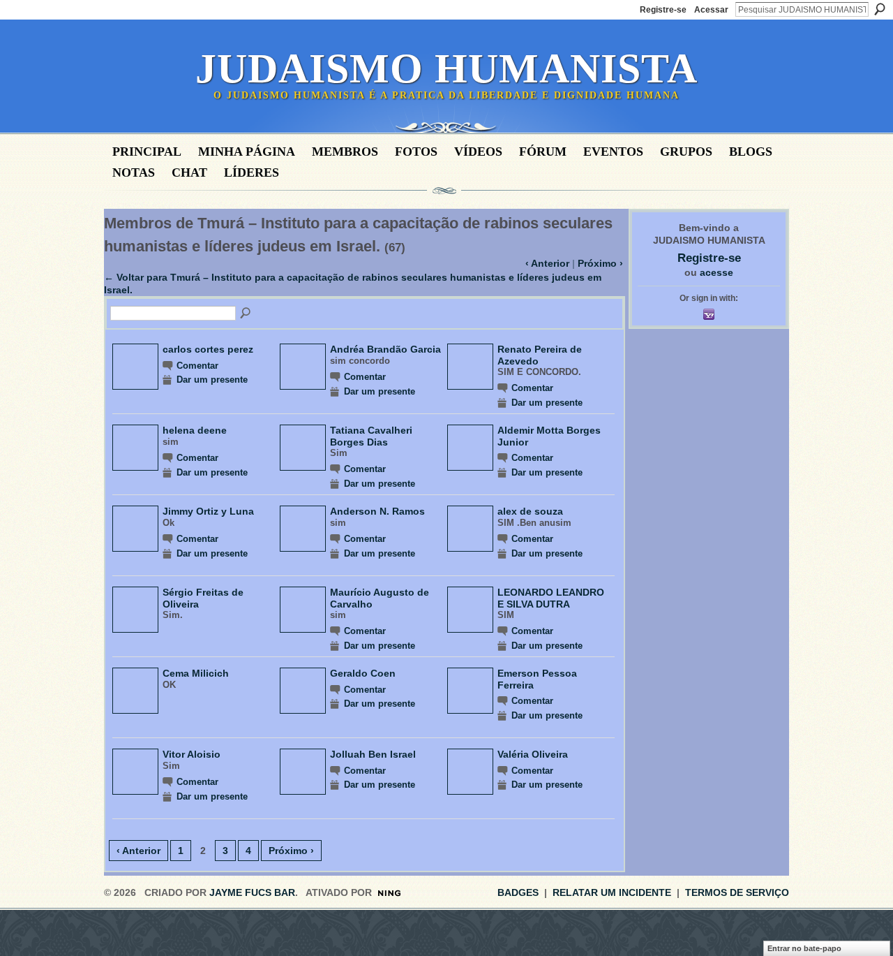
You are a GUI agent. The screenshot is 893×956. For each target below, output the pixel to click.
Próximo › (600, 263)
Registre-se (663, 10)
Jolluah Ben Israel (373, 754)
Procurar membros (246, 313)
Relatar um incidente (612, 892)
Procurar (879, 9)
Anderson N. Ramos (377, 511)
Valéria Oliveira (532, 754)
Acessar (711, 10)
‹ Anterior (547, 263)
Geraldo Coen (363, 673)
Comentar (197, 366)
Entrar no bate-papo (804, 948)
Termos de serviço (737, 892)
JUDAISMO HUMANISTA (446, 68)
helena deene (195, 430)
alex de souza (530, 511)
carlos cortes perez (208, 349)
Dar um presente (212, 380)
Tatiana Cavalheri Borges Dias (371, 436)
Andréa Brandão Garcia (385, 349)
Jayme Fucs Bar (252, 892)
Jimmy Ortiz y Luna (208, 511)
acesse (716, 272)
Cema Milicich (196, 673)
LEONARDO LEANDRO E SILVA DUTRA (550, 598)
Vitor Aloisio (191, 754)
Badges (518, 892)
